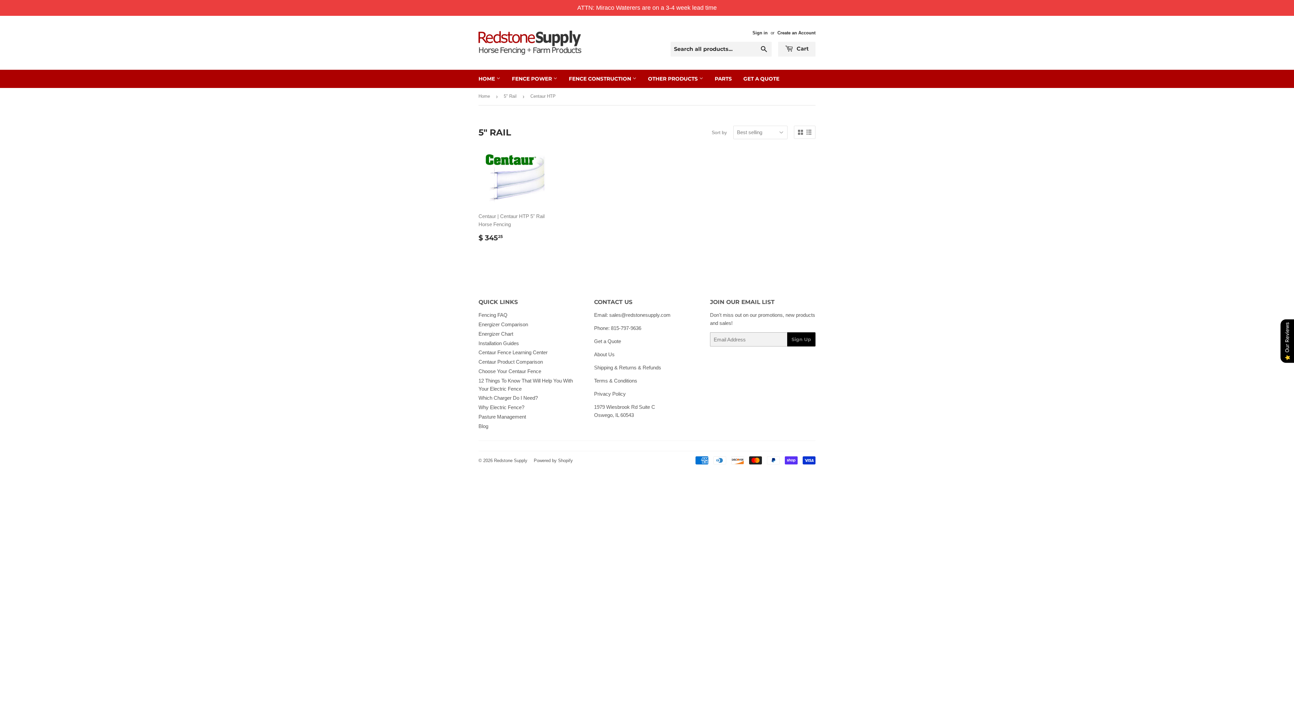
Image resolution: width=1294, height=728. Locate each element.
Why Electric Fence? (501, 407)
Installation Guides (499, 343)
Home (487, 78)
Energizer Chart (496, 334)
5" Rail (510, 96)
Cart (802, 49)
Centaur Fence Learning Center (513, 352)
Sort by (719, 132)
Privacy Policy (610, 394)
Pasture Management (502, 417)
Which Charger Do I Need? (508, 398)
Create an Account (796, 32)
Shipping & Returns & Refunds (627, 367)
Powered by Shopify (553, 460)
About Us (604, 354)
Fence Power (532, 78)
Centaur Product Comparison (511, 362)
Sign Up (801, 339)
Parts (723, 78)
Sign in (760, 32)
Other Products (673, 78)
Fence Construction (601, 78)
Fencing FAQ (493, 315)
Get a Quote (607, 341)
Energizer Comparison (503, 324)
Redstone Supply (510, 460)
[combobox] (721, 49)
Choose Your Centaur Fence (510, 371)
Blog (483, 426)
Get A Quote (761, 78)
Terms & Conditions (615, 381)
